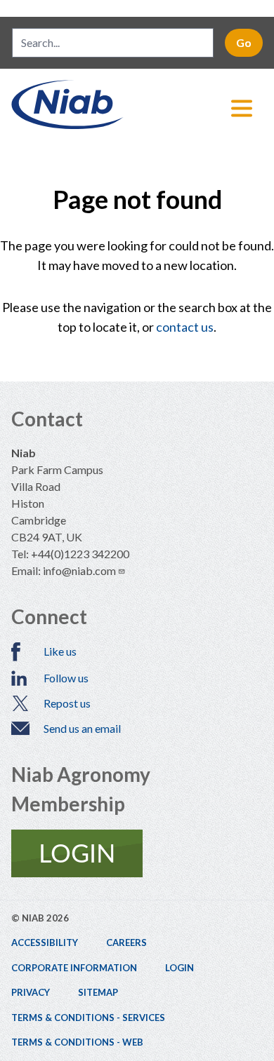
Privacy (30, 992)
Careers (126, 942)
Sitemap (98, 992)
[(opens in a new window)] (137, 853)
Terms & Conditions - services (88, 1017)
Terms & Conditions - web (77, 1042)
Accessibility (44, 942)
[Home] (137, 104)
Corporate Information (74, 967)
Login (179, 967)
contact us (185, 326)
